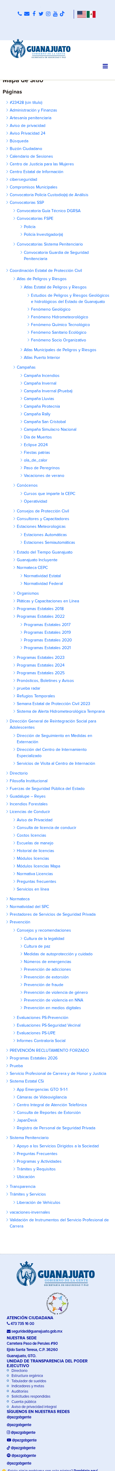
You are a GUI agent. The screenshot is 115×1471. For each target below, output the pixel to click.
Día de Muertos (38, 437)
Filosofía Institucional (28, 781)
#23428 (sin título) (26, 103)
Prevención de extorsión (46, 977)
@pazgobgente (19, 1417)
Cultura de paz (37, 946)
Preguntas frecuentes (36, 882)
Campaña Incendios (42, 376)
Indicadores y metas (27, 1386)
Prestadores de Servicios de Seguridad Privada (53, 914)
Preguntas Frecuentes (37, 1154)
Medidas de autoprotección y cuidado (58, 954)
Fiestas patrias (37, 453)
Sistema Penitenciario (29, 1138)
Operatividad (35, 501)
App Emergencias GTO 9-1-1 (42, 1090)
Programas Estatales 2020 (48, 640)
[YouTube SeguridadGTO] (55, 14)
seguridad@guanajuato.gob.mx (37, 1331)
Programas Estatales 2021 (47, 648)
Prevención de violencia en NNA (53, 1000)
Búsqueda (19, 141)
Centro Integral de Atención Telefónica (52, 1105)
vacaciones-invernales (30, 1212)
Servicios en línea (33, 889)
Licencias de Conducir (30, 812)
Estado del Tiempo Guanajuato (45, 552)
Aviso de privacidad (27, 126)
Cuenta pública (23, 1402)
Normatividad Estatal (42, 576)
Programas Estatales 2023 (41, 658)
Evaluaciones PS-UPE (36, 1033)
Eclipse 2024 (36, 445)
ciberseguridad (23, 180)
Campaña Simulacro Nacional (50, 430)
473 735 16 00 (22, 1324)
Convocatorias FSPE (35, 219)
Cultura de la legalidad (44, 939)
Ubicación (26, 1177)
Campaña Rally (37, 414)
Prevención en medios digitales (52, 1008)
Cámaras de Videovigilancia (42, 1097)
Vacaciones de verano (44, 476)
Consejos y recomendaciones (44, 930)
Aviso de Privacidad (34, 820)
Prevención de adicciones (47, 969)
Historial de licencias (35, 851)
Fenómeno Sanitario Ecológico (58, 332)
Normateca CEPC (32, 568)
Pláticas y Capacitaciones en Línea (48, 601)
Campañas (26, 367)
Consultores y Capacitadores (43, 519)
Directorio (19, 773)
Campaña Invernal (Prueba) (48, 391)
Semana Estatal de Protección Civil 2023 (53, 704)
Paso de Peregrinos (42, 468)
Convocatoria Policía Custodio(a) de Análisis (49, 195)
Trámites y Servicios (28, 1194)
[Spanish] (91, 14)
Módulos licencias (33, 859)
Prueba (16, 1066)
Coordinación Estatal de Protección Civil (46, 271)
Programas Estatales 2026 (34, 1058)
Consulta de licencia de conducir (46, 828)
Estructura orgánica (27, 1376)
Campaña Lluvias (39, 399)
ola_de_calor (35, 460)
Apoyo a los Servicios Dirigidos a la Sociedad (58, 1146)
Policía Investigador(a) (43, 235)
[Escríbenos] (27, 14)
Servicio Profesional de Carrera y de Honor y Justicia (58, 1074)
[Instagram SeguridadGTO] (48, 14)
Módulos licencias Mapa (38, 866)
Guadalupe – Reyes (28, 796)
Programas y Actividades (39, 1161)
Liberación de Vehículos (38, 1203)
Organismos (28, 593)
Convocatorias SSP (27, 203)
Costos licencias (31, 835)
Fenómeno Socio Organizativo (58, 340)
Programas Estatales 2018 (40, 609)
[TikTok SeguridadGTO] (62, 14)
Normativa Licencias (35, 874)
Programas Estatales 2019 (47, 632)
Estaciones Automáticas (45, 535)
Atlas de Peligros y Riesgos (42, 279)
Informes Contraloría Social (41, 1041)
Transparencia (22, 1187)
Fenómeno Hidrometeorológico (59, 317)
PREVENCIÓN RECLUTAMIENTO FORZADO (49, 1051)
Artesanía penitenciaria (30, 118)
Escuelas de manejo (35, 843)
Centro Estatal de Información (36, 172)
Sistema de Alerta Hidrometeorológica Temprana (61, 711)
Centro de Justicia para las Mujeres (42, 164)
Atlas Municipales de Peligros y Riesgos (60, 350)
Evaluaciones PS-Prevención (42, 1018)
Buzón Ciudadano (26, 149)
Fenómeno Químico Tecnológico (60, 325)
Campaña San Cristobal (45, 422)
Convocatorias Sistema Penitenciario (50, 244)
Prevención (20, 922)
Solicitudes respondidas (30, 1397)
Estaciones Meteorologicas (41, 527)
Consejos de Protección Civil (43, 511)
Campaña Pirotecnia (42, 406)
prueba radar (28, 688)
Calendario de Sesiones (31, 156)
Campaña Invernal (40, 383)
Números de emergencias (47, 962)
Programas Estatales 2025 (41, 673)
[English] (81, 14)
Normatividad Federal (43, 584)
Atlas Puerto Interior (42, 358)
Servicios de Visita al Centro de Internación (56, 764)
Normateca (19, 899)
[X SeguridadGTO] (41, 14)
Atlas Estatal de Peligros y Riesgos (55, 287)
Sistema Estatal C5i (27, 1081)
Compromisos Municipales (34, 187)
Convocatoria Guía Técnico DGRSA (48, 211)
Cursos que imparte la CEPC (49, 494)
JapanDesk (27, 1120)
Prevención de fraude (43, 985)
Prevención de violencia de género (56, 993)
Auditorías (19, 1391)
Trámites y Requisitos (36, 1169)
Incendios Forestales (29, 804)
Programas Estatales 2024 (41, 665)
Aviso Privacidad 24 (27, 133)
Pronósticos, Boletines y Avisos (45, 681)
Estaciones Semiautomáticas (49, 543)
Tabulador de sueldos (28, 1381)
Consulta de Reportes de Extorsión (49, 1113)
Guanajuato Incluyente (37, 560)
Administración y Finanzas (33, 110)
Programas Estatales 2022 (41, 616)
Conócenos (27, 485)
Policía (29, 227)
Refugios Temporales (36, 696)
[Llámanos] (20, 14)
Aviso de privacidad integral (34, 1407)
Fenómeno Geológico (50, 309)
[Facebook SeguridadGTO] (34, 14)
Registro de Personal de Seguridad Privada (56, 1128)
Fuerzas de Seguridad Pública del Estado (47, 789)
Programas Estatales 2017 (47, 625)
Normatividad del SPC (29, 907)
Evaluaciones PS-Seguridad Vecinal (48, 1025)
